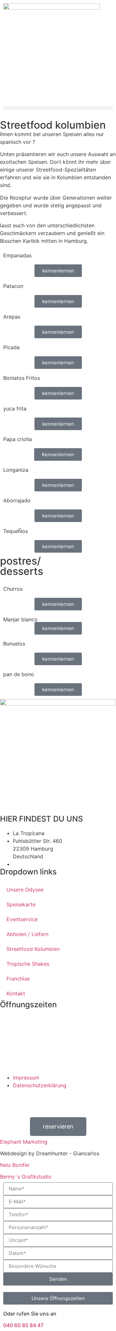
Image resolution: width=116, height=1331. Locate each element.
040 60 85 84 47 (23, 1325)
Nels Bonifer (15, 1165)
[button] (58, 108)
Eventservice (22, 919)
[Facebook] (66, 1101)
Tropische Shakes (27, 964)
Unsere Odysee (25, 889)
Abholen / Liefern (27, 934)
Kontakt (15, 993)
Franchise (18, 978)
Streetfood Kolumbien (33, 949)
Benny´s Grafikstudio (26, 1176)
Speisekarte (20, 904)
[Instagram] (11, 1101)
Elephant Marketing (23, 1142)
